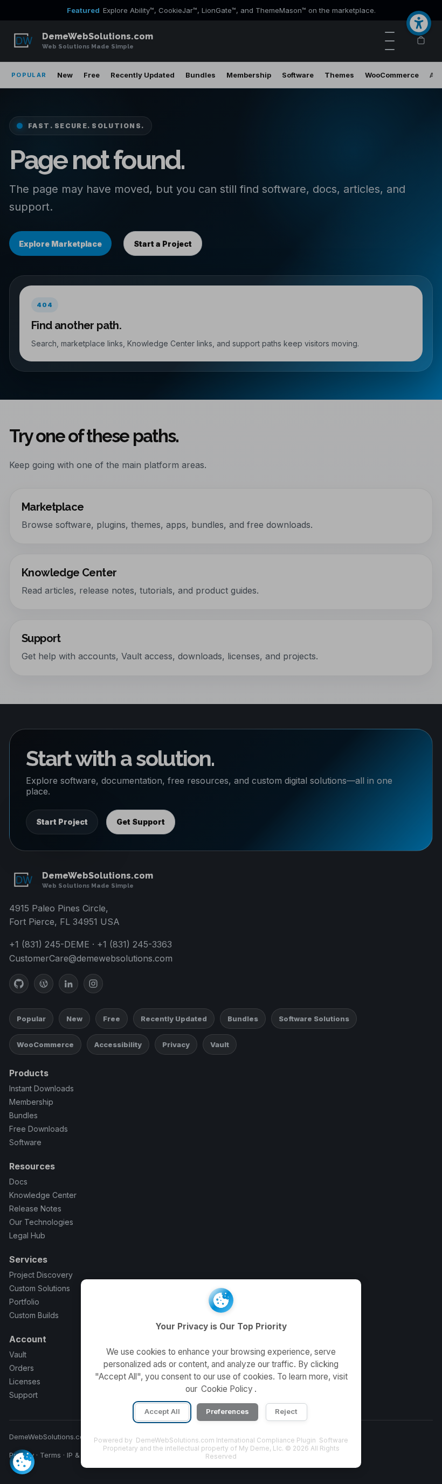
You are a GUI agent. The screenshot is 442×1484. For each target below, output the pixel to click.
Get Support (140, 821)
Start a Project (163, 243)
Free (92, 75)
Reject (286, 1411)
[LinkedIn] (68, 983)
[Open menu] (390, 41)
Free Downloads (38, 1128)
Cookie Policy (227, 1389)
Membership (248, 75)
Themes (339, 75)
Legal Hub (27, 1235)
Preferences (227, 1411)
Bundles (200, 75)
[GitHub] (19, 983)
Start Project (62, 821)
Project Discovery (41, 1274)
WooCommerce (392, 75)
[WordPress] (43, 983)
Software (298, 75)
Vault (219, 1044)
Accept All (162, 1411)
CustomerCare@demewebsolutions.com (90, 958)
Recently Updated (142, 75)
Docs (18, 1181)
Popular (31, 1018)
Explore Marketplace (60, 243)
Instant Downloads (41, 1088)
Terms (50, 1455)
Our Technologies (41, 1222)
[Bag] (421, 41)
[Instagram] (93, 983)
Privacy (176, 1044)
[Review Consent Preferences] (22, 1462)
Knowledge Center (43, 1195)
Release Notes (35, 1208)
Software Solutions (314, 1018)
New (65, 75)
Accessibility (118, 1044)
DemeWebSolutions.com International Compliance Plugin (226, 1440)
